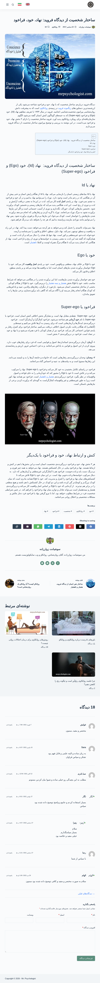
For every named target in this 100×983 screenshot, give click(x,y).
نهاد (46, 511)
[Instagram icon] (42, 563)
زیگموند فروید (64, 108)
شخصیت (68, 511)
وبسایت (30, 915)
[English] (28, 4)
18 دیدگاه (44, 647)
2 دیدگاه (92, 688)
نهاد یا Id (92, 143)
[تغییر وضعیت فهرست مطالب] (92, 136)
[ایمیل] (27, 526)
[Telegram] (48, 526)
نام (93, 915)
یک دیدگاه (91, 644)
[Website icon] (53, 563)
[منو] (7, 4)
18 (46, 27)
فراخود (55, 511)
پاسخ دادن (9, 725)
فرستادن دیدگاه (86, 958)
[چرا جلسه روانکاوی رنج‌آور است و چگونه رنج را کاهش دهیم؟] (73, 664)
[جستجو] (13, 5)
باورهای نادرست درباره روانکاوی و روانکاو (77, 640)
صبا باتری (82, 774)
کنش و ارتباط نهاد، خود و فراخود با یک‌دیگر (81, 152)
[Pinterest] (69, 526)
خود (91, 511)
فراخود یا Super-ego (88, 149)
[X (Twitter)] (80, 526)
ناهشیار (33, 242)
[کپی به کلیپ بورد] (17, 526)
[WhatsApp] (38, 526)
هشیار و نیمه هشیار (57, 283)
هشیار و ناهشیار (46, 376)
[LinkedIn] (59, 526)
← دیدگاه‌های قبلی (86, 893)
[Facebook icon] (58, 563)
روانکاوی (55, 27)
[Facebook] (90, 526)
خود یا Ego (91, 146)
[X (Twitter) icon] (47, 563)
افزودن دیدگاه (88, 927)
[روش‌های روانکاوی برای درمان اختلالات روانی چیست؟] (26, 623)
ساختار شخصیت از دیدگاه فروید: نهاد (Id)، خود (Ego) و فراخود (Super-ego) (66, 140)
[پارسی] (20, 4)
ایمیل (61, 915)
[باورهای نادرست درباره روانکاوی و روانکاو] (73, 623)
